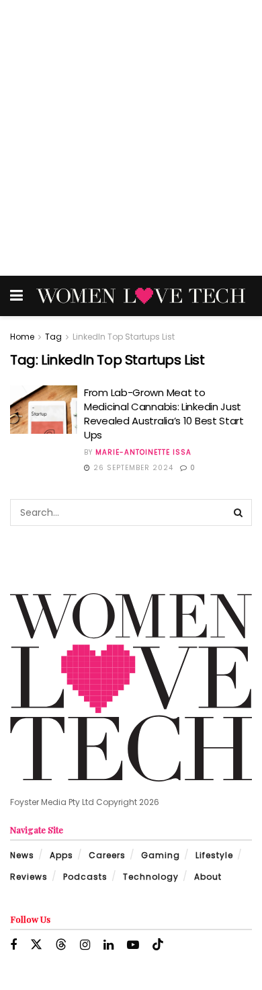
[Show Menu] (16, 296)
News (22, 855)
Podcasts (85, 876)
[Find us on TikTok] (157, 945)
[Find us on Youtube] (133, 945)
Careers (107, 855)
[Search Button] (238, 512)
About (208, 876)
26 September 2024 (132, 468)
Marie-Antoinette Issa (143, 452)
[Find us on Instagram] (85, 945)
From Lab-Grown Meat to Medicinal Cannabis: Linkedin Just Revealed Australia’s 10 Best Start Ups (164, 413)
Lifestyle (214, 855)
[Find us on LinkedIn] (108, 945)
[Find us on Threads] (61, 945)
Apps (61, 855)
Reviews (29, 876)
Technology (151, 876)
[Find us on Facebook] (13, 945)
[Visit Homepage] (140, 296)
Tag (53, 336)
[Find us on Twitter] (36, 945)
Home (22, 336)
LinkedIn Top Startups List (124, 336)
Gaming (160, 855)
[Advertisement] (131, 138)
